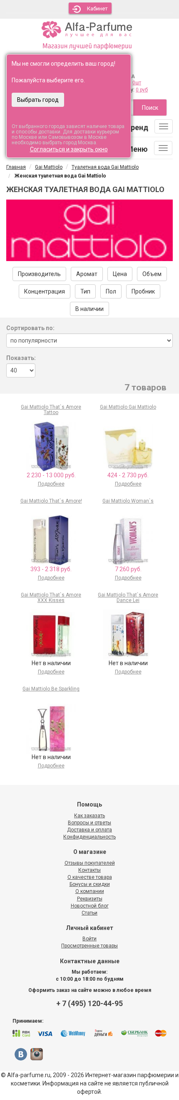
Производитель (39, 274)
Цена (120, 274)
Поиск (150, 107)
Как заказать (89, 816)
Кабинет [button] (97, 8)
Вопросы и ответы (89, 823)
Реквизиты (89, 899)
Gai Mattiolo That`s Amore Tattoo (51, 409)
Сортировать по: (30, 328)
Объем (152, 274)
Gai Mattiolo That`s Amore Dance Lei (128, 597)
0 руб (142, 90)
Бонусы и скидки (90, 884)
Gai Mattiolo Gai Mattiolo (128, 407)
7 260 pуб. (128, 569)
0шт (136, 83)
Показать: (21, 358)
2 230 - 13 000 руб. (51, 475)
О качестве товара (89, 877)
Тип (85, 291)
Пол (111, 291)
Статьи (89, 913)
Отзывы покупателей (90, 863)
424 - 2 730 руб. (128, 475)
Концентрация (44, 291)
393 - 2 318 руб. (51, 569)
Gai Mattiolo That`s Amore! (51, 501)
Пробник (143, 291)
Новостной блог (90, 906)
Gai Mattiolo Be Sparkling (51, 689)
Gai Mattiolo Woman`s (128, 501)
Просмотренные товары (89, 946)
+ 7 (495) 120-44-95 (89, 1003)
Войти (89, 939)
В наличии (89, 309)
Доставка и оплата (89, 830)
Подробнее (51, 484)
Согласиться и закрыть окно (69, 149)
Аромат (86, 274)
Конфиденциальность (89, 837)
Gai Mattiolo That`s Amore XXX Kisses (51, 597)
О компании (89, 891)
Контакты (89, 870)
